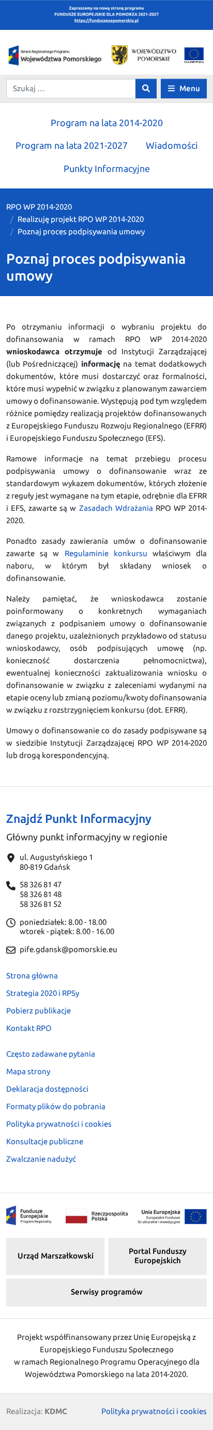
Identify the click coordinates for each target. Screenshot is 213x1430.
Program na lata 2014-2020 (107, 122)
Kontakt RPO (29, 1028)
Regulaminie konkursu (106, 553)
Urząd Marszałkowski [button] (56, 1255)
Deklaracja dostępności (47, 1088)
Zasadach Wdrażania (116, 508)
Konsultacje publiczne (44, 1141)
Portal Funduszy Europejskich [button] (158, 1256)
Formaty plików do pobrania (55, 1106)
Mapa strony (28, 1071)
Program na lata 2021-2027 (72, 145)
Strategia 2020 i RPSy (42, 993)
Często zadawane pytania (50, 1053)
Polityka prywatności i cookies (59, 1123)
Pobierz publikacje (38, 1010)
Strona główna (32, 975)
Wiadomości (172, 145)
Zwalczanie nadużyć (41, 1159)
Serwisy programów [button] (107, 1291)
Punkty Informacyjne (107, 168)
